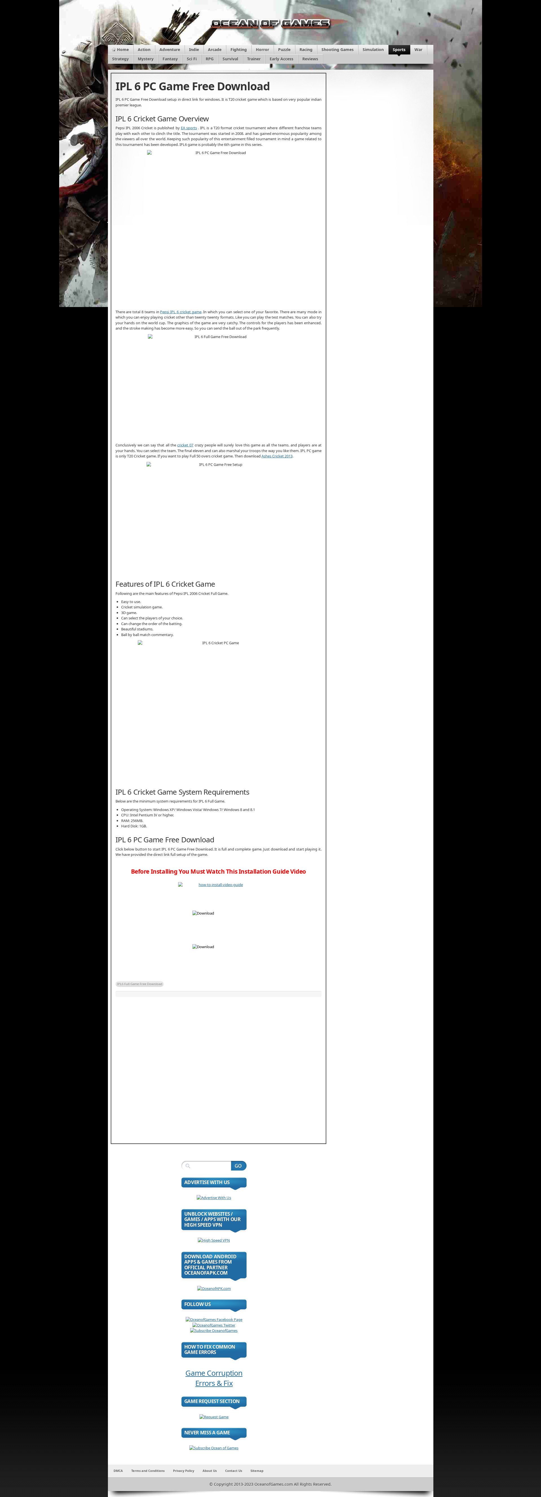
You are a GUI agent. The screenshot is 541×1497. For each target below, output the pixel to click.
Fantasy (170, 59)
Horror (262, 49)
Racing (306, 49)
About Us (210, 1470)
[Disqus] (219, 1067)
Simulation (373, 49)
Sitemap (256, 1470)
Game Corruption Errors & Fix (213, 1378)
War (418, 49)
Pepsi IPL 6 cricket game (180, 311)
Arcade (214, 49)
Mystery (146, 59)
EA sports (189, 127)
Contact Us (233, 1470)
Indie (194, 49)
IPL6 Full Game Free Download (139, 984)
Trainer (254, 59)
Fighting (238, 49)
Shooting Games (338, 49)
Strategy (120, 59)
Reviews (310, 59)
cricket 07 (185, 445)
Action (144, 49)
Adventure (169, 49)
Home (123, 49)
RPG (210, 59)
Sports (399, 49)
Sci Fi (192, 59)
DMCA (118, 1470)
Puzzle (284, 49)
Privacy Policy (183, 1470)
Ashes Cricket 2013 (276, 456)
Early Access (281, 59)
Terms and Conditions (148, 1470)
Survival (230, 59)
